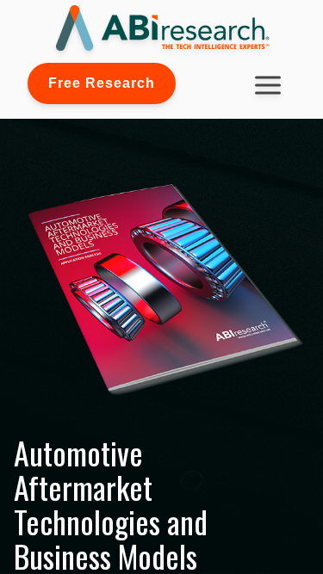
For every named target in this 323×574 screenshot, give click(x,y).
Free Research (101, 83)
